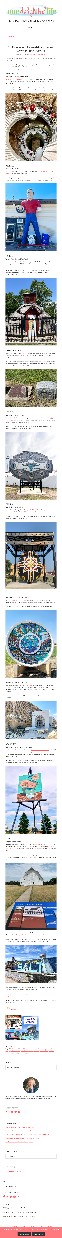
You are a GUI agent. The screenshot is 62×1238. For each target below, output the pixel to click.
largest (49, 1051)
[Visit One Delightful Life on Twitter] (12, 1112)
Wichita (21, 1053)
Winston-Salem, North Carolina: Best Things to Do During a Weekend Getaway (27, 1134)
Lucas (52, 1051)
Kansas (13, 1047)
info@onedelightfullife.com (13, 1171)
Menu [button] (32, 28)
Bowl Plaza (29, 685)
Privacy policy (38, 1234)
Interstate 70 (43, 1051)
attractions (30, 1049)
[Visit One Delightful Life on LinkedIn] (19, 1112)
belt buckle (41, 1049)
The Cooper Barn (39, 844)
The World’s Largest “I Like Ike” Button (25, 501)
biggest (46, 1049)
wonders (29, 1053)
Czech (22, 1051)
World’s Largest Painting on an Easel (40, 750)
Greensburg (36, 1051)
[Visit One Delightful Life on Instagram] (9, 1112)
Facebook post (25, 1000)
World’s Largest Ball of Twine (21, 935)
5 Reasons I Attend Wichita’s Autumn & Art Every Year (20, 1127)
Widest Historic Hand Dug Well (22, 262)
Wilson (24, 1053)
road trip (7, 1053)
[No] (60, 1232)
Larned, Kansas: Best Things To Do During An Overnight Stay (22, 1138)
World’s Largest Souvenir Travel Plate (17, 600)
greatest (31, 1051)
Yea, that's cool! (24, 1234)
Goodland (26, 1051)
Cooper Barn (11, 1051)
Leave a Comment (41, 54)
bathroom (35, 1049)
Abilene (25, 1049)
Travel (17, 1047)
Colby (6, 1051)
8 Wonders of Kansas (17, 1049)
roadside (12, 1053)
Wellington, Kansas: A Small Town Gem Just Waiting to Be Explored (24, 1131)
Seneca (16, 1053)
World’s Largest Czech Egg (28, 510)
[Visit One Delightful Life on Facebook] (6, 1112)
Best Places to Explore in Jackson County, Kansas (19, 1142)
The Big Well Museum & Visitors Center (15, 79)
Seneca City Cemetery (26, 355)
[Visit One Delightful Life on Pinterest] (15, 1112)
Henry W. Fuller (42, 361)
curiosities (17, 1051)
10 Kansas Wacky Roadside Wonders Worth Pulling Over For (31, 49)
